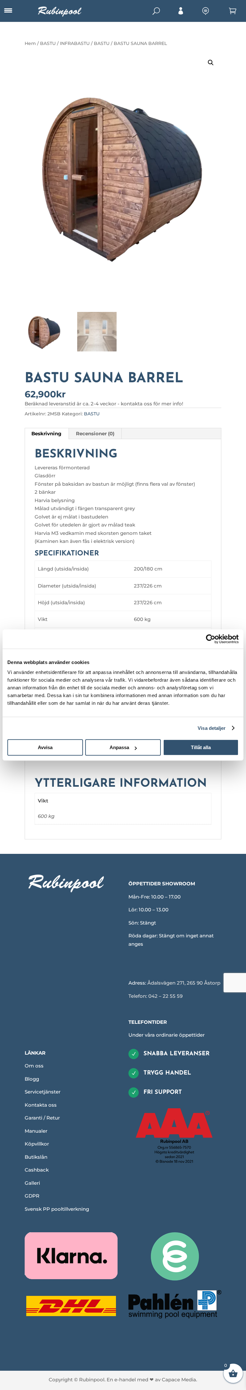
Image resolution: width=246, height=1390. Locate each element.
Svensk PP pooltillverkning (57, 1209)
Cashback (37, 1170)
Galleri (32, 1183)
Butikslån (36, 1157)
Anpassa (119, 747)
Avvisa (45, 747)
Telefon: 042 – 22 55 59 (155, 996)
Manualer (36, 1131)
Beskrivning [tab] (46, 433)
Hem (30, 43)
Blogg (32, 1079)
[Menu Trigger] (8, 10)
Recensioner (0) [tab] (95, 433)
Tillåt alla (201, 747)
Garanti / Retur (42, 1118)
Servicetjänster (43, 1092)
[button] (211, 62)
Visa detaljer (212, 728)
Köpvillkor (37, 1144)
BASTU (102, 43)
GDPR (32, 1196)
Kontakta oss (41, 1105)
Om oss (34, 1066)
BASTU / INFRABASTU (65, 43)
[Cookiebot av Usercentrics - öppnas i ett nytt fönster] (211, 639)
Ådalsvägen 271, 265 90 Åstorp (183, 983)
